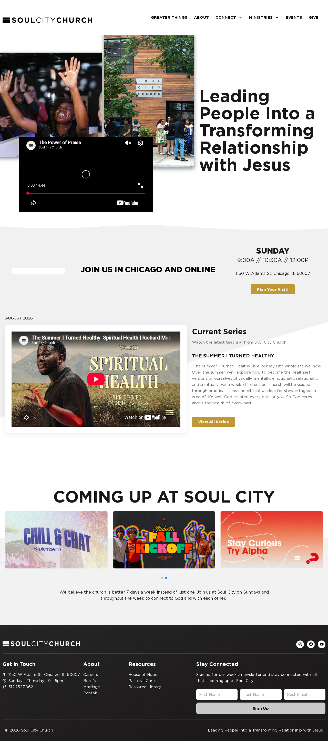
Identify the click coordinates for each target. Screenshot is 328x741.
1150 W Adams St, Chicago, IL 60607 (272, 273)
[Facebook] (311, 644)
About (201, 17)
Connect (226, 17)
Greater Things (169, 17)
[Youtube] (321, 644)
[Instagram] (300, 644)
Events (294, 17)
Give (314, 17)
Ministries (261, 17)
